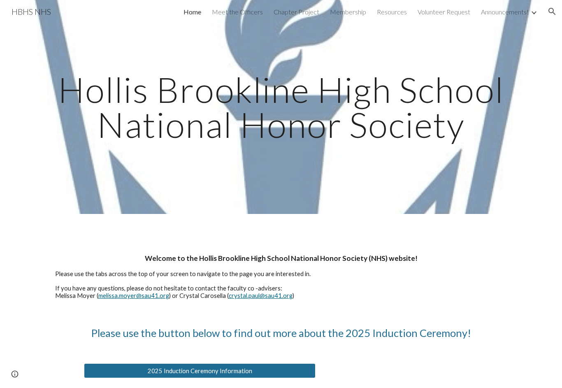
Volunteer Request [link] (444, 12)
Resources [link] (392, 12)
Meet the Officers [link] (237, 12)
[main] (281, 107)
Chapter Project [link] (296, 12)
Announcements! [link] (505, 12)
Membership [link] (348, 12)
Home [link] (192, 12)
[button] (552, 11)
